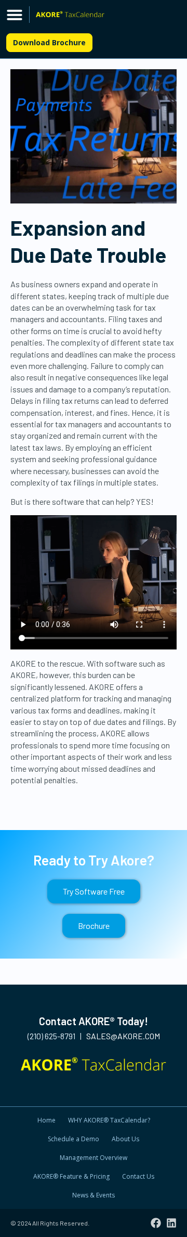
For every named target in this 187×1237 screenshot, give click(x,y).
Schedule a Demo (73, 1138)
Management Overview (93, 1157)
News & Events (93, 1195)
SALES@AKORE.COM (123, 1036)
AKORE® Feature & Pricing (71, 1176)
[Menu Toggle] (14, 14)
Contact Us (138, 1176)
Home (46, 1120)
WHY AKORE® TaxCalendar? (109, 1120)
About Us (125, 1138)
